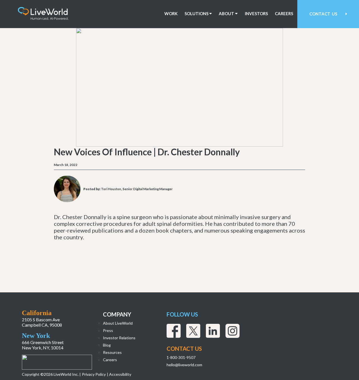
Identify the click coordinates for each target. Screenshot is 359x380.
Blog (107, 345)
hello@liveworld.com (184, 364)
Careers (284, 13)
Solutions (197, 13)
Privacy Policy (94, 374)
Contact (323, 13)
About (227, 13)
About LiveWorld (118, 323)
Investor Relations (119, 337)
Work (171, 13)
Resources (112, 352)
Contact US (184, 348)
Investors (256, 13)
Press (108, 330)
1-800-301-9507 (181, 357)
